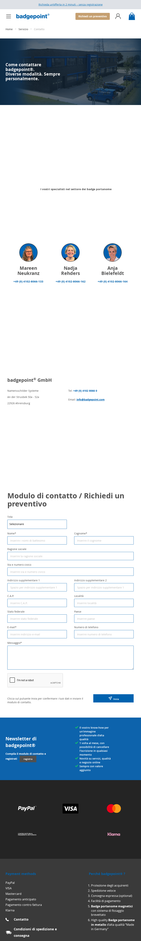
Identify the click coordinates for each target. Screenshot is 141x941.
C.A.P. (10, 596)
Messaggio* (14, 643)
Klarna (10, 910)
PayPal (10, 883)
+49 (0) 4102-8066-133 (28, 281)
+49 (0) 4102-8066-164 (113, 281)
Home (9, 29)
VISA (9, 888)
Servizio (24, 29)
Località (79, 596)
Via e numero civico (19, 564)
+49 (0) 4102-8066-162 (71, 281)
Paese (77, 611)
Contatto (21, 919)
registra (28, 759)
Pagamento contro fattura (24, 905)
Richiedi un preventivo (92, 16)
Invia (115, 699)
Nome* (11, 533)
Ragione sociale (16, 549)
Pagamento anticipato (21, 899)
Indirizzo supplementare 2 (90, 580)
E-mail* (12, 627)
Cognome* (80, 533)
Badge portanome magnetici (112, 906)
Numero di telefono (86, 627)
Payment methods (21, 873)
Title (10, 517)
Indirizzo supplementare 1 (23, 580)
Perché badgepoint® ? (107, 873)
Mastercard (13, 894)
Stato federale (16, 611)
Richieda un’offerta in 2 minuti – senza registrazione (71, 4)
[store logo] (34, 16)
